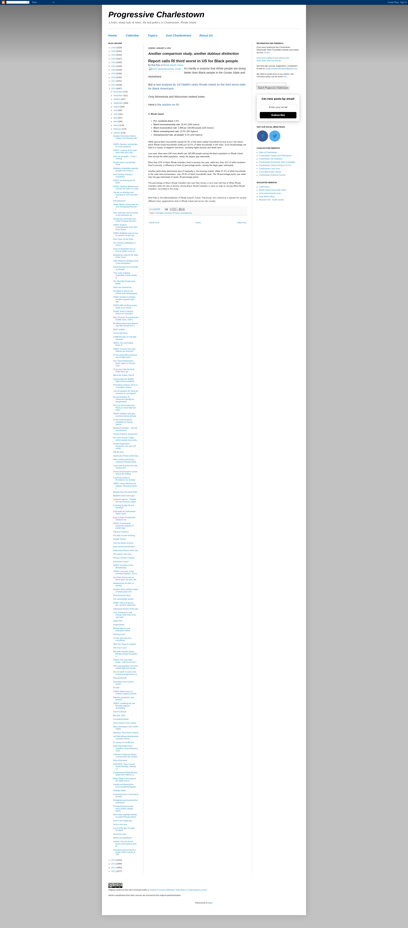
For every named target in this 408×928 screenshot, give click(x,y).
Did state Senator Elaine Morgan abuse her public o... (125, 654)
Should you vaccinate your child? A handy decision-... (125, 220)
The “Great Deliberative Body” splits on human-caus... (124, 363)
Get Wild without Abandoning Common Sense (125, 737)
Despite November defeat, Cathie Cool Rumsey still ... (125, 138)
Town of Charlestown (268, 152)
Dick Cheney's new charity (124, 723)
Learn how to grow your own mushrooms (125, 466)
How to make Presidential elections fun (124, 518)
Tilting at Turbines (121, 532)
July (115, 110)
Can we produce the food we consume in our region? (125, 392)
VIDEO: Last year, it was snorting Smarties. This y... (125, 572)
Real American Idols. (122, 595)
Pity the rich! (118, 452)
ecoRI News (264, 187)
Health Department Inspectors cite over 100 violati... (124, 446)
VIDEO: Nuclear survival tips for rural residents (125, 145)
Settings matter (119, 790)
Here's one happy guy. (122, 821)
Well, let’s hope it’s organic (124, 644)
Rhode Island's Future (173, 65)
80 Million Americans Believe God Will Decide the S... (125, 324)
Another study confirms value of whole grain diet (125, 590)
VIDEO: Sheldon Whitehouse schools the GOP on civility (125, 187)
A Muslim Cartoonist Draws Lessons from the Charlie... (126, 755)
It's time (116, 688)
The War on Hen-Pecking (124, 535)
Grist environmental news (270, 193)
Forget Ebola (118, 625)
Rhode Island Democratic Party (272, 190)
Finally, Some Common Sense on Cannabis (123, 312)
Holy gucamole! (120, 678)
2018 (113, 77)
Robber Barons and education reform (121, 629)
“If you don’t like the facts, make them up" (124, 370)
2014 (113, 860)
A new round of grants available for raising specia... (123, 422)
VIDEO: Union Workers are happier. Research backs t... (125, 485)
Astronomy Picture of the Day (125, 456)
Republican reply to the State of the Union (125, 256)
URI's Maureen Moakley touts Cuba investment (125, 262)
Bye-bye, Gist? (119, 715)
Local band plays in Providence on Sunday (124, 479)
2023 (113, 59)
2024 (113, 55)
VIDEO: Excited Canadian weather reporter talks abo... (124, 299)
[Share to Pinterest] (183, 209)
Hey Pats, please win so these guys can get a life (124, 578)
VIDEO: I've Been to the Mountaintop (123, 566)
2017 (113, 81)
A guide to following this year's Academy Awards (124, 785)
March (116, 125)
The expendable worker (123, 599)
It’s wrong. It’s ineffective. (124, 742)
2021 (113, 66)
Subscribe (278, 115)
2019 (113, 73)
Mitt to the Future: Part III (123, 375)
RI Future (176, 213)
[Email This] (171, 209)
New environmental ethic (124, 547)
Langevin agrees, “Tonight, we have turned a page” (124, 500)
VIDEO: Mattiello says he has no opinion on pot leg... (125, 234)
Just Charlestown (178, 35)
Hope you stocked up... (123, 287)
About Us (206, 35)
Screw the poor (119, 834)
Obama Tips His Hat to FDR (125, 492)
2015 (113, 88)
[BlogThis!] (174, 209)
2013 (113, 864)
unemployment (186, 213)
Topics (153, 35)
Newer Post (154, 223)
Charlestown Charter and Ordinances (275, 156)
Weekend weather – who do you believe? (125, 429)
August (116, 107)
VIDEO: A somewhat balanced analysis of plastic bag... (123, 525)
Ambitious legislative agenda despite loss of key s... (125, 169)
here (285, 77)
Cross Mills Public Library (270, 172)
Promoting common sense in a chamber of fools (125, 386)
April (115, 121)
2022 (113, 62)
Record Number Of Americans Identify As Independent (123, 399)
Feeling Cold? (119, 634)
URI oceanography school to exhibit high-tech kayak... (125, 667)
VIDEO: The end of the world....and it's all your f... (125, 661)
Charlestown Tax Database (270, 159)
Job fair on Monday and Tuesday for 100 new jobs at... (125, 194)
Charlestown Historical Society (272, 175)
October (117, 99)
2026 (113, 48)
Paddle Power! (119, 539)
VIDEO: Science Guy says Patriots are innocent (124, 350)
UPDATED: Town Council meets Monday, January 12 (124, 766)
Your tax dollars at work (123, 543)
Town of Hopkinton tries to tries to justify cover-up (124, 250)
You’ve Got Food (120, 333)
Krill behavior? (119, 201)
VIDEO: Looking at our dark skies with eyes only (125, 151)
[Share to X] (177, 209)
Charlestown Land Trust (269, 169)
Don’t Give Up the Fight (123, 239)
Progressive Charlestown (156, 14)
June (115, 114)
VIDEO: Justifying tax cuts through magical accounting (124, 705)
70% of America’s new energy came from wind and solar (124, 614)
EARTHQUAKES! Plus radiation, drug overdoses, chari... (125, 748)
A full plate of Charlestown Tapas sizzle (124, 512)
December (118, 92)
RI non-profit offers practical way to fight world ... (125, 356)
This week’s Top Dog (122, 554)
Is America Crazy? (121, 562)
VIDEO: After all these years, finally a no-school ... (125, 306)
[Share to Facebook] (180, 209)
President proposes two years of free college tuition (123, 808)
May (115, 118)
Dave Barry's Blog (266, 196)
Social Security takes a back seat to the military (125, 473)
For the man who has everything (122, 639)
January (117, 133)
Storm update (119, 329)
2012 (113, 868)
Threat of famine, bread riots (125, 434)
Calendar (132, 35)
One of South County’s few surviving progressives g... (125, 673)
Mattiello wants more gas (124, 496)
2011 (113, 871)
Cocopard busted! (121, 719)
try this (267, 52)
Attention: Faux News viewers (126, 733)
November (118, 95)
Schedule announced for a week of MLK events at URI (124, 852)
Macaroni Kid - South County (271, 200)
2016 (113, 85)
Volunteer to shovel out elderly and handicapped (125, 292)
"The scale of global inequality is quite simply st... (125, 275)
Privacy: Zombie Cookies (124, 558)
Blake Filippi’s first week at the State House (124, 779)
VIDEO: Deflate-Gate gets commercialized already (124, 415)
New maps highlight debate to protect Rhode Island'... (125, 815)
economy (167, 213)
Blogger (209, 903)
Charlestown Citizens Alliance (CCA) (275, 165)
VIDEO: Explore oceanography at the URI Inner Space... (125, 227)
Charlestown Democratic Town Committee (277, 162)
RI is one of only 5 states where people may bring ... (125, 439)
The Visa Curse (120, 648)
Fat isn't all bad (119, 712)
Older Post (241, 223)
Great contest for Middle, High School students (123, 380)
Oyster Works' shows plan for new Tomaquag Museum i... (125, 206)
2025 (113, 51)
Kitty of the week (120, 760)
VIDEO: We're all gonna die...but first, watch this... (125, 604)
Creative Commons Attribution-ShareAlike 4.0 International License (178, 890)
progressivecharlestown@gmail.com (281, 69)
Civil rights (160, 213)
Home (112, 35)
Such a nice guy (120, 824)
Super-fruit (117, 621)
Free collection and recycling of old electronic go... (125, 214)
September (118, 103)
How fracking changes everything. (122, 175)
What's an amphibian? (122, 838)
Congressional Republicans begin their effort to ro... (125, 773)
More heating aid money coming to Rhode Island (124, 460)
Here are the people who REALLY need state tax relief (124, 407)
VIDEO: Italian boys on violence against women (125, 692)
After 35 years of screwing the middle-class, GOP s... (126, 318)
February (117, 129)
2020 (113, 70)
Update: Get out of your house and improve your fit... (125, 843)
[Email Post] (166, 209)
